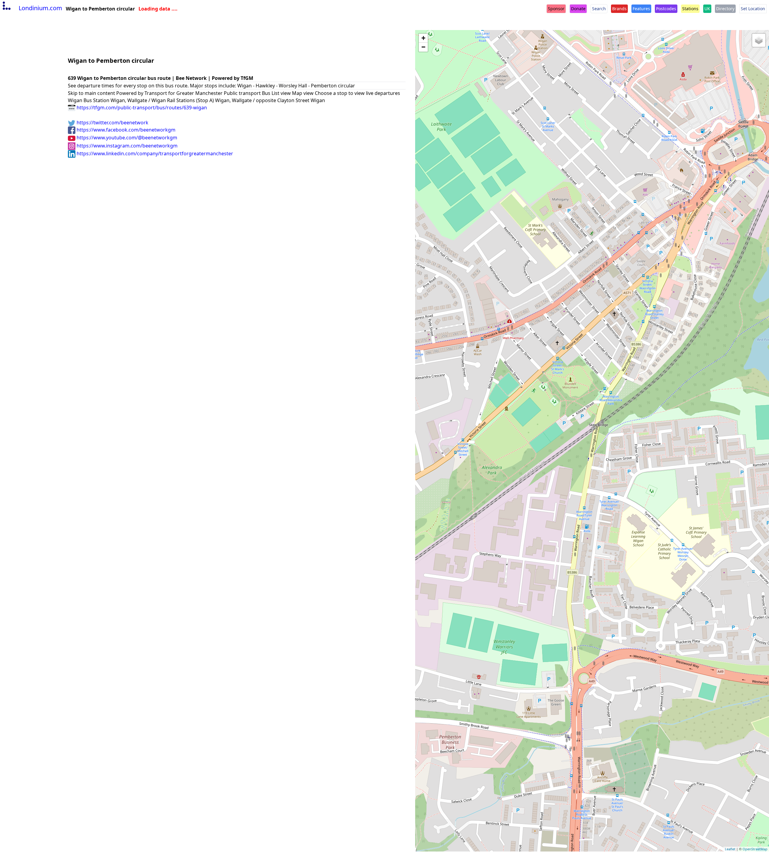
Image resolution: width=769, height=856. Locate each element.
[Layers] (758, 40)
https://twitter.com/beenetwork (111, 122)
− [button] (423, 47)
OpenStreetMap (755, 849)
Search (599, 8)
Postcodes (666, 8)
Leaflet (730, 849)
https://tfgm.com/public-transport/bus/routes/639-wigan (141, 107)
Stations (690, 8)
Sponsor (556, 8)
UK (707, 8)
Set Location (753, 8)
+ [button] (423, 38)
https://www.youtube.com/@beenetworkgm (126, 137)
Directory (725, 8)
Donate (578, 8)
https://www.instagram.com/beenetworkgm (126, 145)
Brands (619, 8)
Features (641, 8)
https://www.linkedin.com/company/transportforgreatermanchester (154, 153)
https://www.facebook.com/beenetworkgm (125, 129)
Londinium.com (40, 8)
